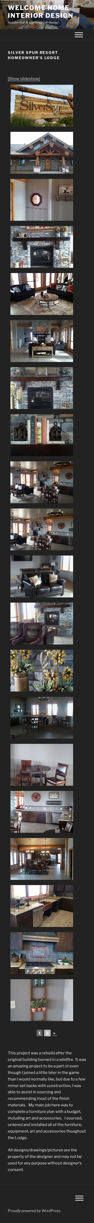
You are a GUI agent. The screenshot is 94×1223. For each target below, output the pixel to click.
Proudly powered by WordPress (34, 1210)
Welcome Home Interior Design (40, 11)
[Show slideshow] (24, 78)
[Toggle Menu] (79, 34)
